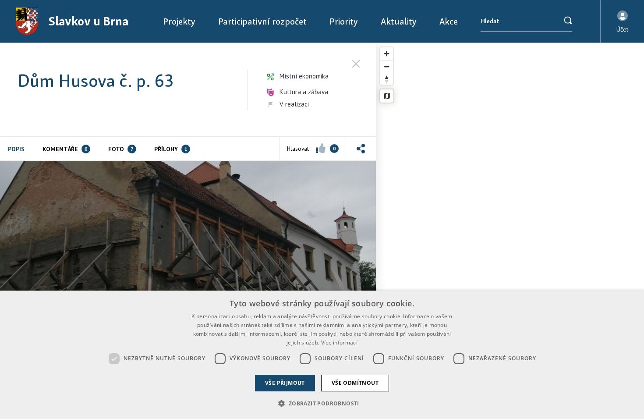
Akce (448, 21)
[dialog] (322, 355)
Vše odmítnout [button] (355, 383)
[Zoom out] (386, 66)
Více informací (339, 342)
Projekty (179, 21)
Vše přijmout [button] (285, 383)
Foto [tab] (120, 149)
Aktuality (399, 21)
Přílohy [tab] (170, 149)
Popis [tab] (16, 149)
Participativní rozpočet (262, 21)
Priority (343, 21)
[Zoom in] (386, 53)
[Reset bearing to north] (386, 79)
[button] (622, 21)
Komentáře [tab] (64, 149)
